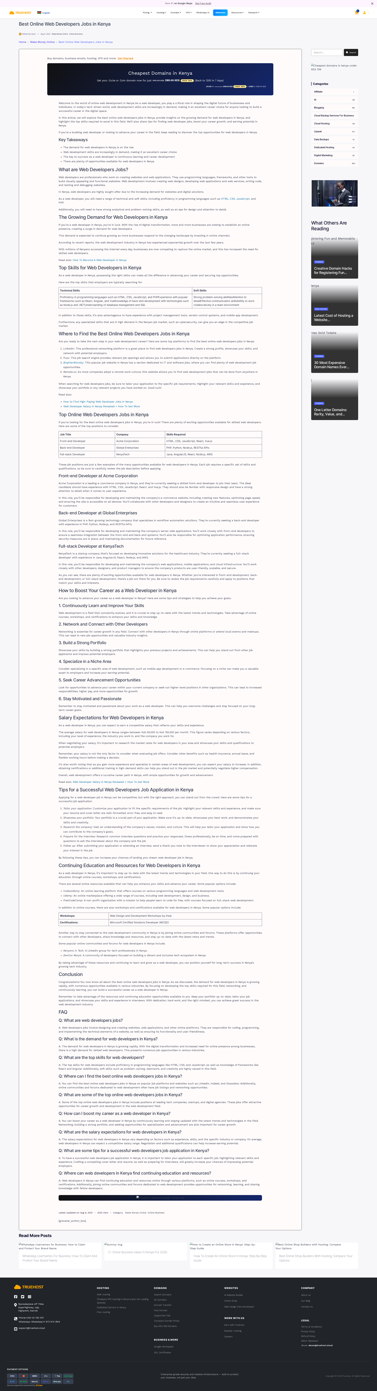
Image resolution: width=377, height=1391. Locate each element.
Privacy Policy (308, 1331)
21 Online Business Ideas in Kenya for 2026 (137, 1252)
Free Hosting (103, 1312)
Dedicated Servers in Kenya (111, 1307)
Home (22, 42)
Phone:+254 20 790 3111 (31, 1317)
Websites (220, 12)
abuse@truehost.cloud (321, 1345)
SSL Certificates (162, 1352)
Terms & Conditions (311, 1326)
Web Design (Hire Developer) (239, 1306)
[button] (43, 13)
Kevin (33, 34)
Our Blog (305, 1301)
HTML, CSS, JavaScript (235, 198)
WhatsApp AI (202, 12)
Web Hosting (321, 309)
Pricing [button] (146, 12)
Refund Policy (308, 1336)
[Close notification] (372, 3)
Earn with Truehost (234, 1325)
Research (253, 12)
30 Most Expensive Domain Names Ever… (331, 365)
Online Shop (230, 1301)
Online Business (76, 34)
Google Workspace (163, 1346)
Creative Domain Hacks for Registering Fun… (333, 270)
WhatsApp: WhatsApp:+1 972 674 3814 (39, 1321)
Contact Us (307, 1306)
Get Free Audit (203, 3)
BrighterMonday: (73, 362)
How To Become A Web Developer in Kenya (100, 260)
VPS (188, 12)
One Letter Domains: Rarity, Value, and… (330, 412)
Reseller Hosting (232, 1331)
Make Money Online (60, 34)
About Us (306, 1295)
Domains (175, 12)
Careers (228, 1336)
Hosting (160, 12)
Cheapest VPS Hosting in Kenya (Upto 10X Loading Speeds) (122, 1301)
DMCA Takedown (309, 1341)
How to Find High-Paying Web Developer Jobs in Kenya (98, 401)
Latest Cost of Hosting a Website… (333, 317)
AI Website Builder (233, 1295)
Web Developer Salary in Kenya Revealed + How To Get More (101, 406)
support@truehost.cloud (32, 1328)
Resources (236, 12)
